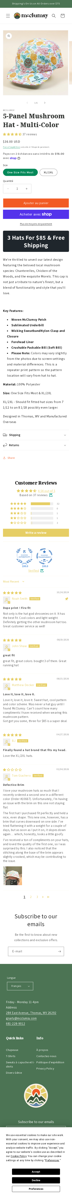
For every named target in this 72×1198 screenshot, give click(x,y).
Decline (36, 1180)
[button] (8, 15)
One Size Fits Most (20, 172)
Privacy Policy (45, 1068)
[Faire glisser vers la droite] (44, 102)
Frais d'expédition (11, 147)
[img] (12, 593)
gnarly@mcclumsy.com (21, 1018)
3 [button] (37, 897)
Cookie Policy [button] (18, 1156)
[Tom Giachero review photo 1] (12, 875)
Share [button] (11, 458)
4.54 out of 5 (46, 491)
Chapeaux (12, 1050)
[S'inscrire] (59, 951)
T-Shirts (10, 1056)
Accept (36, 1171)
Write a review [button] (35, 533)
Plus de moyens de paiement (36, 223)
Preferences (36, 1189)
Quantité (8, 181)
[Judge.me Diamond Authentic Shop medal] (24, 556)
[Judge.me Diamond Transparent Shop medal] (44, 556)
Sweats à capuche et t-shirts (20, 1064)
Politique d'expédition (50, 1062)
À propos (42, 1050)
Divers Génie (14, 1072)
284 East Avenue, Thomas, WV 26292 (31, 1013)
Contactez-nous (46, 1056)
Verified (33, 571)
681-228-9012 (15, 1023)
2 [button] (31, 897)
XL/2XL (48, 172)
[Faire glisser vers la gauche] (27, 102)
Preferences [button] (52, 1160)
